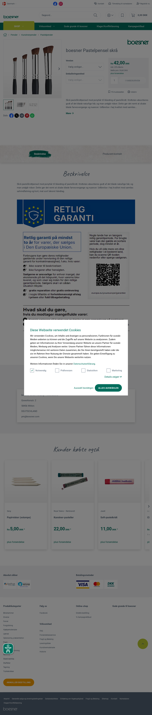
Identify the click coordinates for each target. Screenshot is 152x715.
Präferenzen (66, 370)
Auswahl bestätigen (83, 387)
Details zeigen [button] (112, 376)
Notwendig (40, 370)
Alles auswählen (108, 388)
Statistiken (92, 370)
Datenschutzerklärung (84, 363)
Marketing (117, 370)
